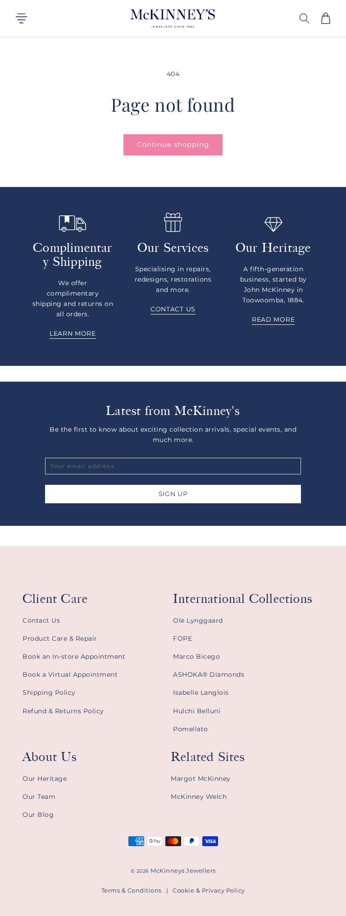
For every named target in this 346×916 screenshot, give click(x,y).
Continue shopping (173, 144)
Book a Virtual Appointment (70, 674)
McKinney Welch (199, 797)
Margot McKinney (201, 779)
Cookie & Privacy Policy (209, 890)
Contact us (173, 309)
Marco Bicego (196, 656)
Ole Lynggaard (198, 620)
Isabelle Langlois (201, 692)
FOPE (182, 638)
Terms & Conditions (131, 890)
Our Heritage (45, 779)
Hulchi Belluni (196, 711)
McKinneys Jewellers (183, 870)
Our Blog (38, 815)
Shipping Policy (49, 692)
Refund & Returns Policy (63, 711)
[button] (325, 18)
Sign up (173, 494)
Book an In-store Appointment (74, 656)
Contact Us (41, 620)
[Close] (331, 18)
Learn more (73, 334)
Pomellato (190, 729)
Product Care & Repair (60, 638)
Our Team (39, 797)
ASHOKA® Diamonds (208, 674)
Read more (273, 320)
